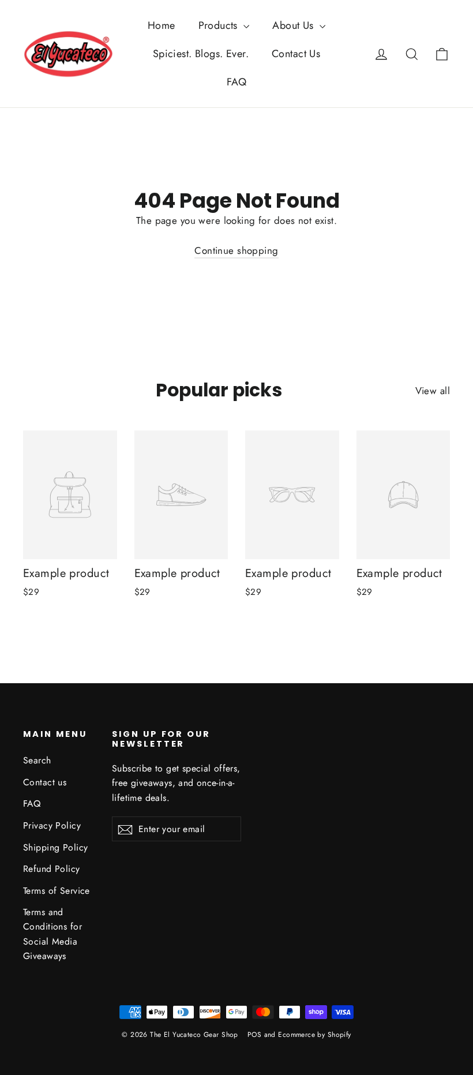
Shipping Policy (55, 847)
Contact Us (296, 53)
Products (219, 25)
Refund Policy (51, 868)
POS (254, 1034)
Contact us (44, 782)
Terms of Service (56, 890)
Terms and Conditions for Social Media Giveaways (52, 933)
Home (161, 25)
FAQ (236, 81)
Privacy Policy (52, 825)
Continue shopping (236, 250)
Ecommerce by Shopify (314, 1034)
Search (37, 760)
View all (432, 391)
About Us (294, 25)
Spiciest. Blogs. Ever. (201, 53)
